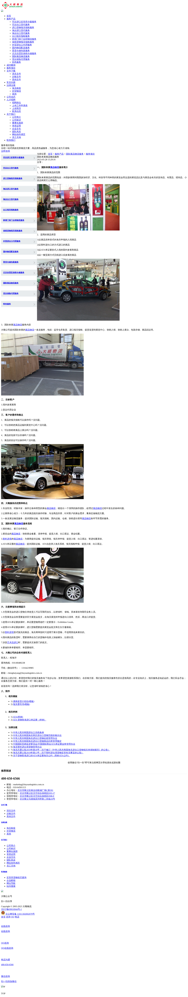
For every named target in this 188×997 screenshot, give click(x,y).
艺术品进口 (12, 642)
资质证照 (16, 126)
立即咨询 (5, 151)
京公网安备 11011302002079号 (20, 914)
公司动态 (11, 97)
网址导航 (11, 883)
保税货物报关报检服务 (23, 42)
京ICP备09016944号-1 (11, 909)
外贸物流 (16, 91)
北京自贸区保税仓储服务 (24, 53)
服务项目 (11, 68)
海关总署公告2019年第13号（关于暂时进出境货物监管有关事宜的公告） (48, 752)
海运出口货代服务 (21, 33)
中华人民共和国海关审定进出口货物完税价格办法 (37, 735)
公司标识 (16, 120)
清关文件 (16, 74)
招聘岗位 (16, 102)
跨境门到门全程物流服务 (24, 39)
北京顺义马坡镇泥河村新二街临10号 (37, 799)
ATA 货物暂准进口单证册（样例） (29, 720)
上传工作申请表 (20, 105)
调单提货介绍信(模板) (23, 701)
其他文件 (16, 79)
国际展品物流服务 (21, 56)
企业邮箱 (11, 880)
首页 (9, 16)
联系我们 (11, 140)
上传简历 (16, 108)
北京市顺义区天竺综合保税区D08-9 (37, 796)
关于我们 (11, 114)
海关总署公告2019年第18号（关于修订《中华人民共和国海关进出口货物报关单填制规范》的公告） (61, 750)
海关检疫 (16, 88)
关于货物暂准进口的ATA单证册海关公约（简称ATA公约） (41, 755)
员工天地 (16, 137)
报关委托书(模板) (21, 704)
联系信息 (16, 111)
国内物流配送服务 (21, 48)
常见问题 (11, 82)
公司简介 (16, 117)
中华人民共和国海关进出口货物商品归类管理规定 (37, 741)
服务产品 (11, 19)
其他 (14, 94)
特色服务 (16, 62)
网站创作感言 (18, 134)
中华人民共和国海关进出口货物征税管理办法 (35, 738)
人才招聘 (11, 100)
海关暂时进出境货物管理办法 (27, 747)
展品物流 (54, 167)
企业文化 (16, 128)
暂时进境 (7, 539)
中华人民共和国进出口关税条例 (28, 732)
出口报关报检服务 (21, 36)
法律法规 (11, 85)
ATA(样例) (18, 717)
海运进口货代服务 (21, 30)
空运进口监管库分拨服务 (24, 22)
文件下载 (11, 71)
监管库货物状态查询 (16, 877)
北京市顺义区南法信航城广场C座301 (35, 790)
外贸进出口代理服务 (22, 45)
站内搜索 (11, 886)
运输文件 (16, 76)
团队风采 (16, 131)
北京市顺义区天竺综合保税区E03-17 (37, 793)
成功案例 (11, 65)
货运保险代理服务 (21, 59)
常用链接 (4, 871)
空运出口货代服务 (21, 24)
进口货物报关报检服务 (23, 27)
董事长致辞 (17, 123)
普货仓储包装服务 (21, 50)
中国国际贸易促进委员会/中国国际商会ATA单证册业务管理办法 (44, 744)
